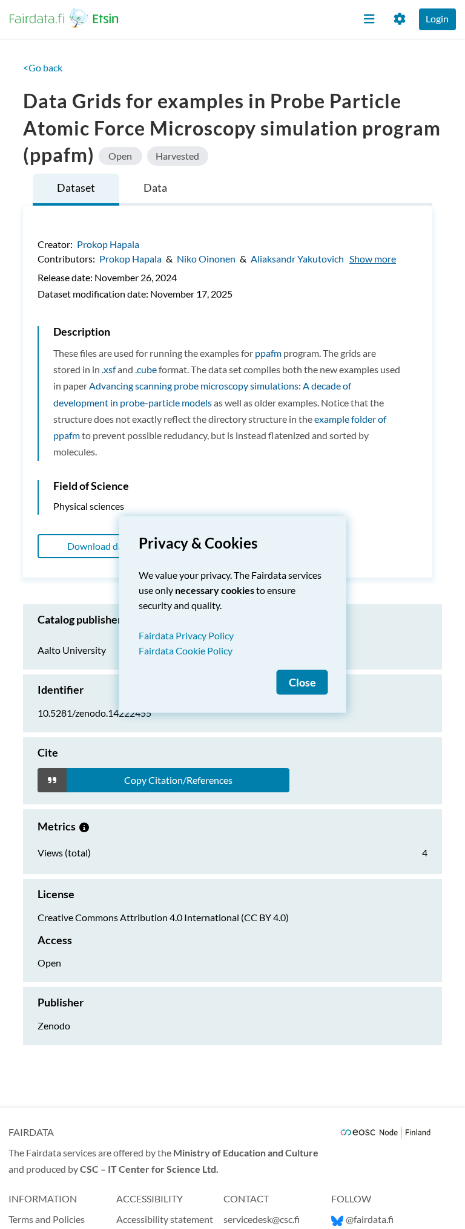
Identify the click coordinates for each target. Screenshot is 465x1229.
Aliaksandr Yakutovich (297, 258)
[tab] (76, 190)
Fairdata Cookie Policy (185, 650)
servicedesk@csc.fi (261, 1219)
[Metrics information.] (84, 826)
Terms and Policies (46, 1219)
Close (302, 682)
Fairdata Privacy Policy (186, 635)
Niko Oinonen (206, 258)
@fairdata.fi (370, 1219)
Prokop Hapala (108, 244)
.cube (146, 369)
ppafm (268, 353)
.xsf (109, 369)
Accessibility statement (164, 1219)
